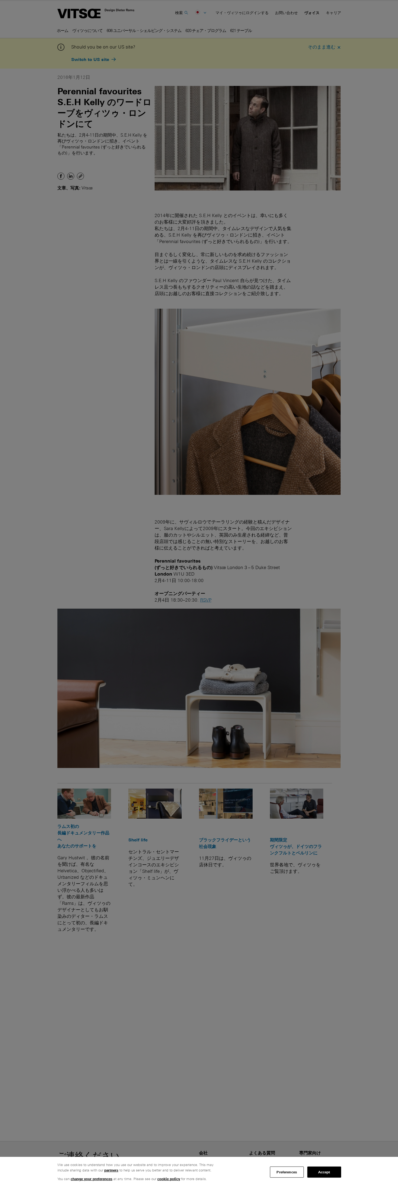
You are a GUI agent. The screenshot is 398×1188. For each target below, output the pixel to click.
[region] (199, 1172)
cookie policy (168, 1179)
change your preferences (91, 1179)
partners (111, 1170)
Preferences (286, 1172)
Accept (324, 1172)
